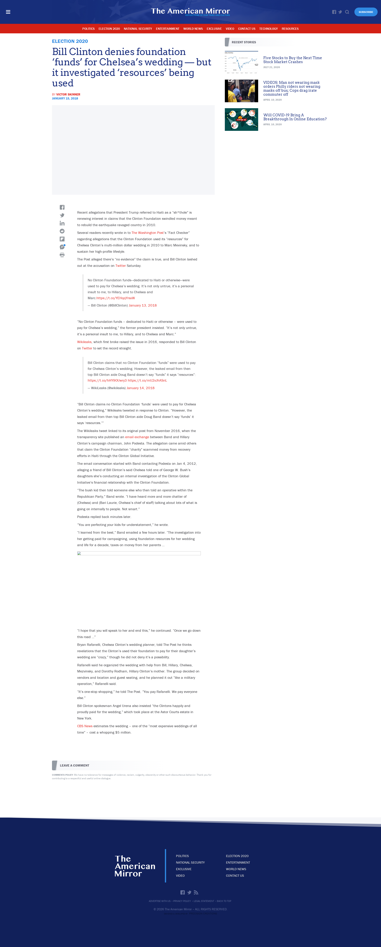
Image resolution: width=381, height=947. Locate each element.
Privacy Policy (182, 901)
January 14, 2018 (141, 388)
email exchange (137, 437)
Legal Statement (204, 901)
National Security (138, 29)
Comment (62, 247)
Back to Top (224, 901)
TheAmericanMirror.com (135, 866)
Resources (290, 29)
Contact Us (246, 29)
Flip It (62, 239)
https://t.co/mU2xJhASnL (147, 380)
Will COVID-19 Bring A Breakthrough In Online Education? (295, 117)
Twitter (340, 12)
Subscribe (366, 12)
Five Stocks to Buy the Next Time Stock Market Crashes (292, 60)
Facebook (334, 12)
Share (62, 207)
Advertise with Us (159, 901)
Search (347, 12)
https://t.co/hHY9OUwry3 (107, 380)
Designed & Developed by (190, 913)
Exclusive (214, 29)
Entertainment (167, 29)
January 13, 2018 (143, 305)
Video (230, 29)
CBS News (84, 726)
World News (193, 29)
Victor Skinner (68, 94)
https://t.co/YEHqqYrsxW (115, 298)
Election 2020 (109, 29)
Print (62, 255)
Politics (88, 29)
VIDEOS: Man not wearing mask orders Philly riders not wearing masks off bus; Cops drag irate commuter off (291, 88)
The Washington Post (148, 232)
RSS (196, 892)
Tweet (62, 215)
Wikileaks (84, 341)
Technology (268, 29)
